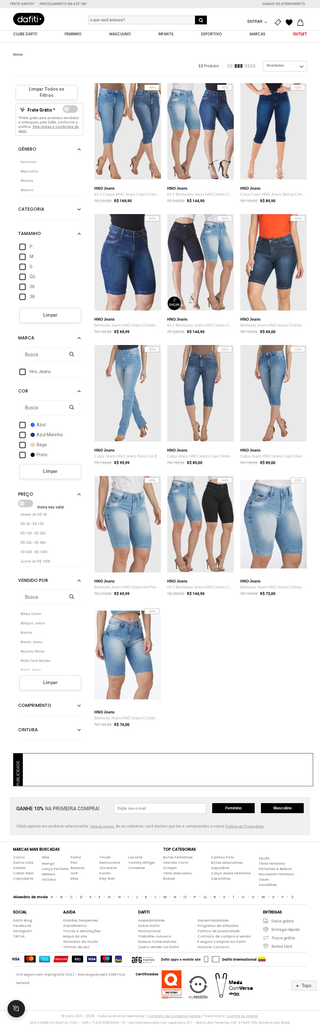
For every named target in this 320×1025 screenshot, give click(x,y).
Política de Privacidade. (245, 826)
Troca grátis (283, 938)
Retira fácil (282, 946)
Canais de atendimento (283, 4)
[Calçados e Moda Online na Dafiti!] (28, 19)
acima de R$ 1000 (35, 561)
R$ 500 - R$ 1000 (34, 552)
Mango (48, 863)
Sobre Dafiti (149, 925)
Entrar (255, 21)
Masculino (282, 808)
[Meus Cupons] (279, 23)
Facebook (22, 925)
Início (17, 54)
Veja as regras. (102, 826)
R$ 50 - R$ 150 (32, 524)
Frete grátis (283, 921)
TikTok (19, 936)
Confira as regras (242, 1015)
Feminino (233, 808)
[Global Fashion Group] (143, 959)
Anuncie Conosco (213, 947)
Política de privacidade (219, 931)
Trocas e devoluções (82, 931)
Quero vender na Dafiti (158, 947)
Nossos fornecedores (157, 941)
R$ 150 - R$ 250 (33, 533)
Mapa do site (75, 936)
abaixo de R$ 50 (34, 514)
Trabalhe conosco (154, 936)
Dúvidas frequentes (80, 920)
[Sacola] (302, 23)
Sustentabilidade (213, 920)
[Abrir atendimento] (16, 1009)
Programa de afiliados (218, 925)
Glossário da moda (80, 941)
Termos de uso (76, 947)
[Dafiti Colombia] (262, 959)
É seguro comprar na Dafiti (222, 941)
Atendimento (75, 925)
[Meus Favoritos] (291, 23)
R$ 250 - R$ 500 (33, 543)
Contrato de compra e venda (224, 936)
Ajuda (264, 858)
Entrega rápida (286, 929)
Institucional (149, 931)
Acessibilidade (151, 920)
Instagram (22, 931)
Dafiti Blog (22, 920)
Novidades (275, 65)
